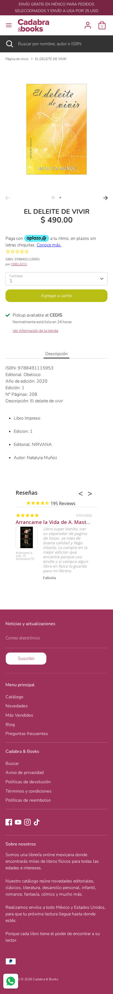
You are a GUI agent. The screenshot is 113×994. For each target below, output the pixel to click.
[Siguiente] (106, 198)
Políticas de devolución (28, 782)
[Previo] (7, 198)
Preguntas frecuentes (26, 734)
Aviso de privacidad (24, 773)
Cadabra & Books (45, 979)
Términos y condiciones (28, 791)
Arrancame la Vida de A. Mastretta (57, 522)
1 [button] (53, 197)
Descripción (56, 354)
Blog (10, 725)
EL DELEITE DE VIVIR (50, 59)
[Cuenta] (87, 23)
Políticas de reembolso (28, 800)
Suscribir (26, 659)
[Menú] (8, 25)
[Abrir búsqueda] (9, 44)
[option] (56, 129)
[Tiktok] (36, 822)
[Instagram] (27, 822)
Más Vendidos (19, 715)
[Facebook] (8, 822)
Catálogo (14, 697)
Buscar (12, 764)
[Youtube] (18, 822)
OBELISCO (19, 264)
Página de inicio (17, 59)
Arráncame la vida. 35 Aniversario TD (25, 556)
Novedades (16, 706)
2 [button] (60, 197)
